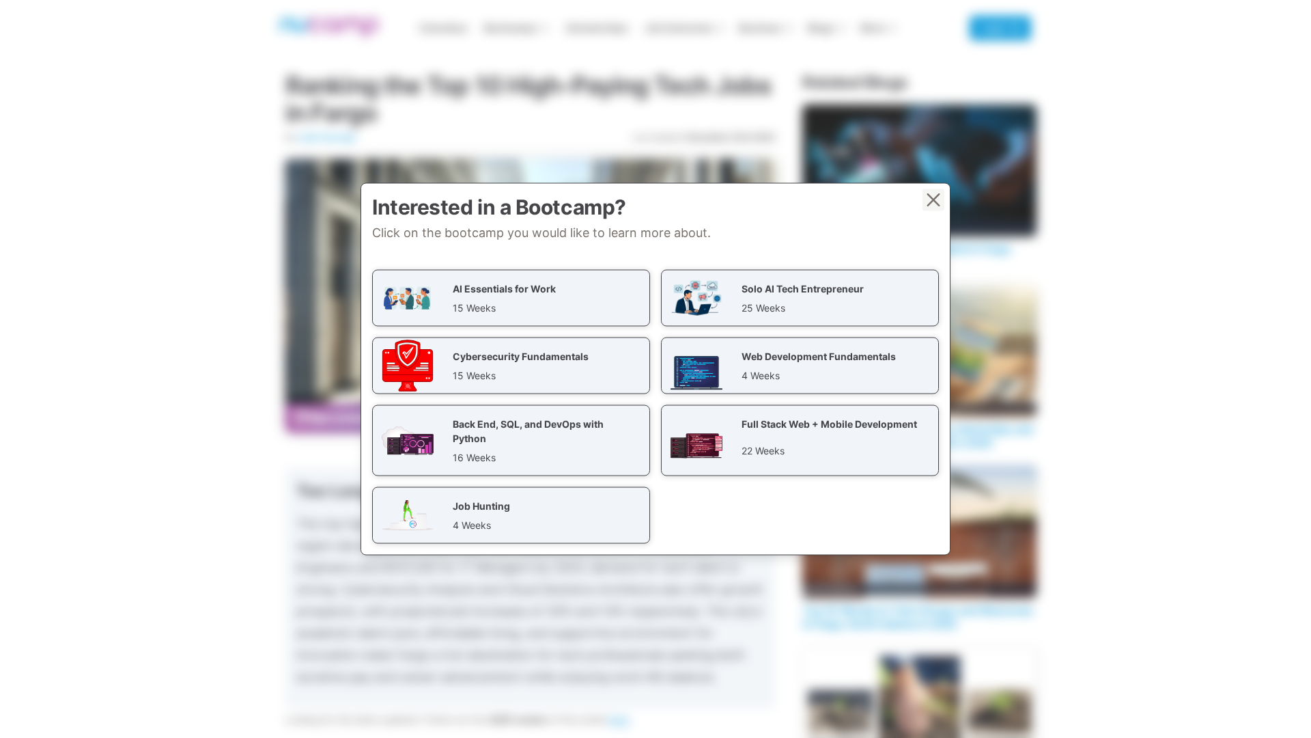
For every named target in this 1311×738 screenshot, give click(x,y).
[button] (511, 298)
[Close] (933, 200)
